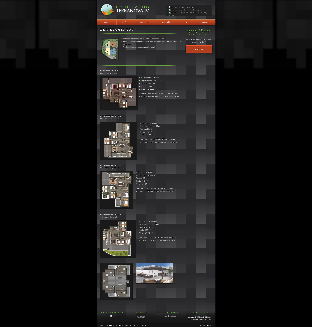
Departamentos (146, 22)
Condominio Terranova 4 (114, 325)
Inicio (106, 22)
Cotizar (186, 22)
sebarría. (209, 325)
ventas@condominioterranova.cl (190, 10)
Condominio (126, 22)
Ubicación (166, 22)
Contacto (205, 22)
